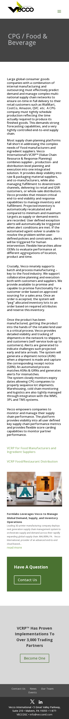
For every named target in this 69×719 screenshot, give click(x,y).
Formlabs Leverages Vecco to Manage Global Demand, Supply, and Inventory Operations (32, 518)
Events (32, 692)
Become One (34, 658)
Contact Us (27, 579)
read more (14, 547)
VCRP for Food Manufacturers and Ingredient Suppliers (31, 450)
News (33, 688)
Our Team (47, 688)
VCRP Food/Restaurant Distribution (32, 461)
